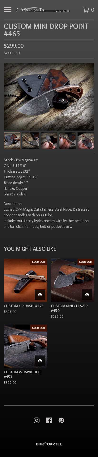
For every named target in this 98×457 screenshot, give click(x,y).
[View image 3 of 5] (49, 140)
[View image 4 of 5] (67, 140)
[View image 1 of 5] (12, 140)
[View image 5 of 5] (86, 140)
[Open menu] (7, 10)
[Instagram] (37, 420)
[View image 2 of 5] (30, 140)
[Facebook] (49, 420)
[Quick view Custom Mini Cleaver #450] (87, 294)
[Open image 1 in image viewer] (49, 97)
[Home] (42, 10)
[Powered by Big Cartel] (49, 444)
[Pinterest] (61, 420)
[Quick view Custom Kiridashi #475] (40, 294)
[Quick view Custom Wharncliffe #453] (40, 360)
